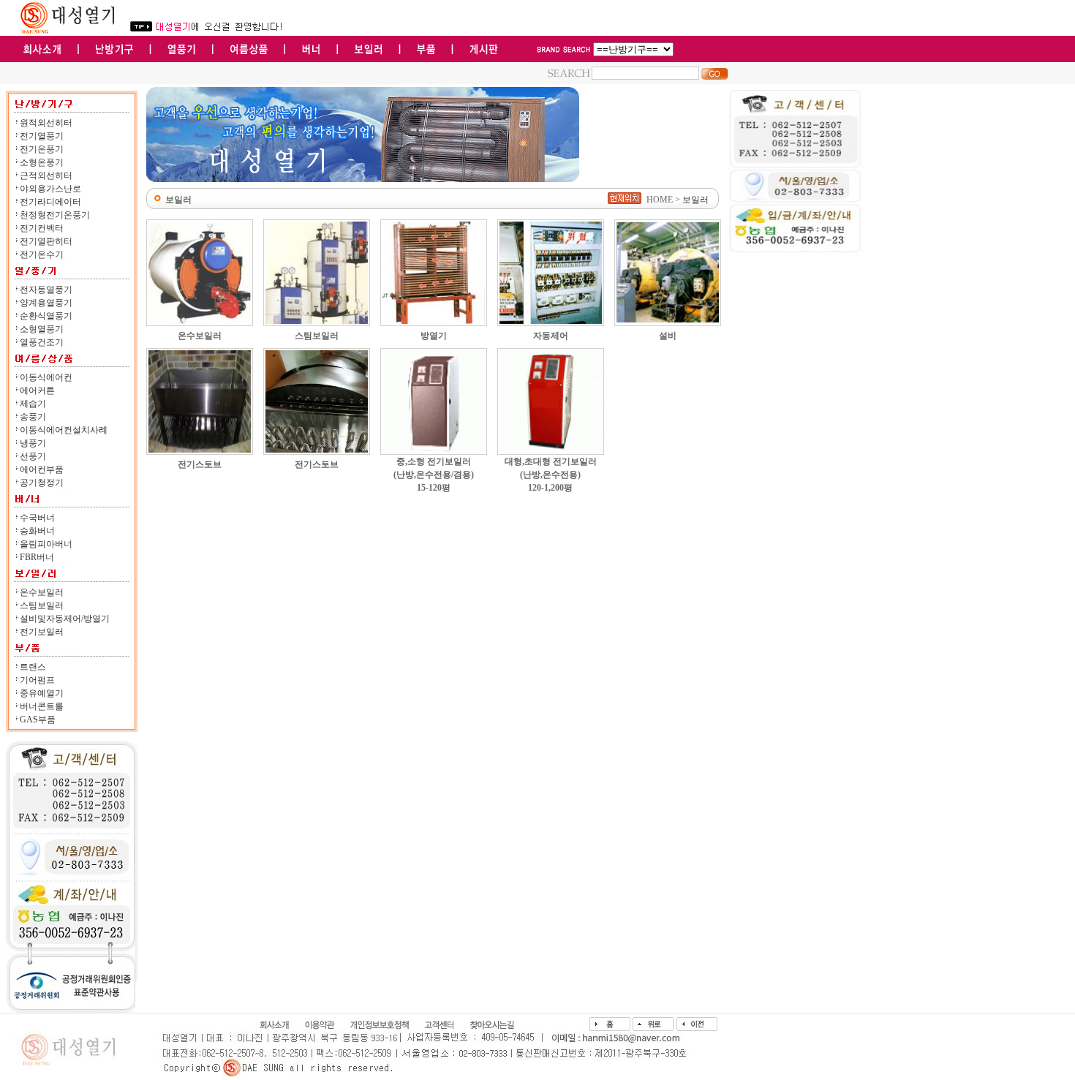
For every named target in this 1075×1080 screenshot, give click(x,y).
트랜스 (33, 667)
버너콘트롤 (42, 706)
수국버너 (37, 518)
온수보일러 (42, 592)
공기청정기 (42, 482)
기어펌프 (37, 680)
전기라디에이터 (50, 202)
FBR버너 (37, 557)
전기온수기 (42, 254)
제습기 (33, 404)
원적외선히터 (46, 123)
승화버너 (37, 531)
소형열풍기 (42, 329)
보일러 (695, 200)
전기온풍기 (42, 149)
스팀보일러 (42, 605)
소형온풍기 (42, 162)
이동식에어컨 (46, 377)
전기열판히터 (46, 241)
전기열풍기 (42, 136)
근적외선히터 (46, 175)
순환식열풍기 (46, 316)
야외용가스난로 (50, 189)
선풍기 (33, 456)
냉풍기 (33, 443)
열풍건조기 (42, 342)
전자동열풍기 (46, 289)
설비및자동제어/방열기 (65, 618)
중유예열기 (42, 693)
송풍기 (33, 417)
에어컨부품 (42, 469)
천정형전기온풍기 (55, 215)
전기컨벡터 (42, 228)
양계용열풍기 (46, 303)
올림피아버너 (46, 544)
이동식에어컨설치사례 (64, 430)
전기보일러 (42, 632)
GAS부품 (38, 719)
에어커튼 (37, 390)
